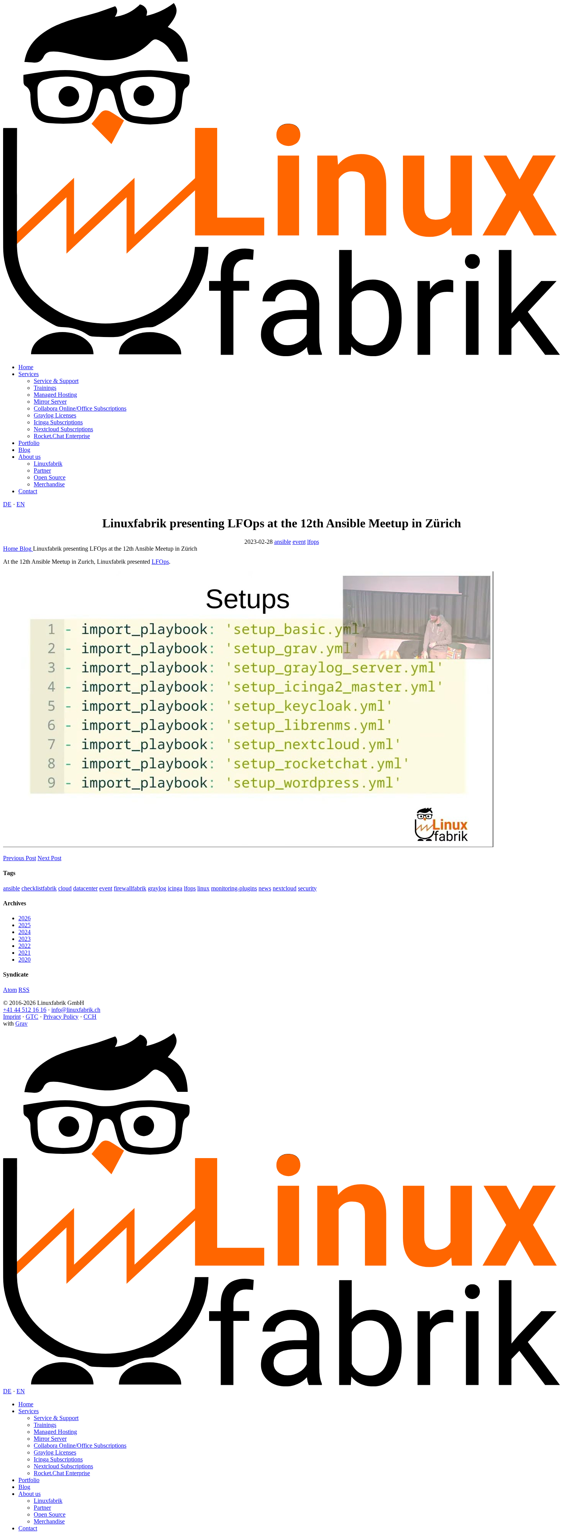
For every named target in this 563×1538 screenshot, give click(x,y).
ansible (282, 541)
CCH (90, 1016)
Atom (10, 990)
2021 (24, 952)
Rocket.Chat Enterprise (62, 436)
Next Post (49, 858)
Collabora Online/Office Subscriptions (80, 408)
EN (20, 504)
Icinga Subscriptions (58, 422)
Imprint (12, 1016)
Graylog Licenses (55, 415)
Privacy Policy (61, 1016)
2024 (24, 932)
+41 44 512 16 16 (24, 1009)
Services (28, 374)
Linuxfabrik (48, 463)
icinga (175, 888)
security (307, 888)
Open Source (49, 477)
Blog (24, 450)
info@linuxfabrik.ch (75, 1009)
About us (29, 456)
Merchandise (49, 484)
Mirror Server (50, 401)
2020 (24, 959)
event (299, 541)
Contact (27, 491)
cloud (65, 888)
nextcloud (284, 888)
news (265, 888)
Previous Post (19, 858)
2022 (24, 945)
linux (203, 888)
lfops (313, 541)
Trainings (45, 387)
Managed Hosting (55, 394)
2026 (24, 918)
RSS (23, 990)
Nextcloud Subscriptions (63, 429)
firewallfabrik (130, 888)
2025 (24, 925)
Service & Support (56, 381)
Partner (42, 470)
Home (25, 367)
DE (7, 504)
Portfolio (28, 443)
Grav (21, 1023)
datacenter (85, 888)
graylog (157, 888)
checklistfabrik (39, 888)
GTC (32, 1016)
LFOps (160, 561)
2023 (24, 939)
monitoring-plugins (234, 888)
